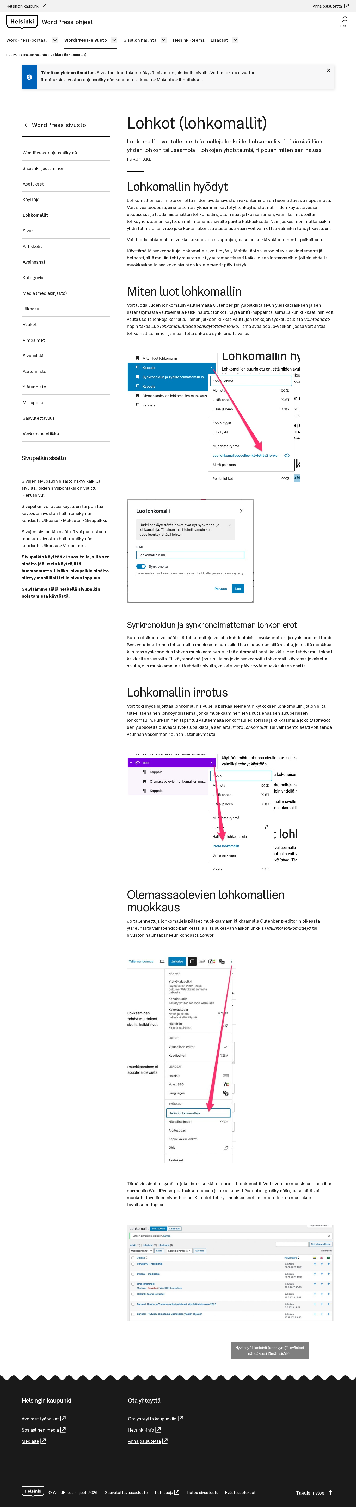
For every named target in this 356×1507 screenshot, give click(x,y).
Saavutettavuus (39, 418)
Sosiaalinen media (40, 1430)
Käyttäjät (32, 199)
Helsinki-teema (189, 40)
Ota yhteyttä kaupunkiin (152, 1419)
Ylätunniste (34, 387)
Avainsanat (34, 262)
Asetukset (33, 184)
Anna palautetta (328, 6)
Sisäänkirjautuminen (43, 168)
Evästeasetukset (240, 1492)
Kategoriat (34, 277)
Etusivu (12, 54)
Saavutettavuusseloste (126, 1492)
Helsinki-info (141, 1430)
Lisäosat (219, 40)
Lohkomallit (35, 215)
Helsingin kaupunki (23, 6)
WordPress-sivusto (85, 40)
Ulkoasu (31, 309)
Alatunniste (34, 371)
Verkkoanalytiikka (41, 434)
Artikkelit (32, 246)
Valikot (30, 324)
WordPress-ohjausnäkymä (50, 153)
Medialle (30, 1441)
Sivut (28, 231)
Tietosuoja (163, 1492)
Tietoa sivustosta (202, 1492)
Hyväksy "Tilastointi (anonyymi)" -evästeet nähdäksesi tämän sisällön (269, 1350)
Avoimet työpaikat (40, 1419)
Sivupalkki (33, 356)
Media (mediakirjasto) (45, 293)
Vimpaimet (34, 340)
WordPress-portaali (27, 40)
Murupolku (33, 402)
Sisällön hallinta (140, 40)
